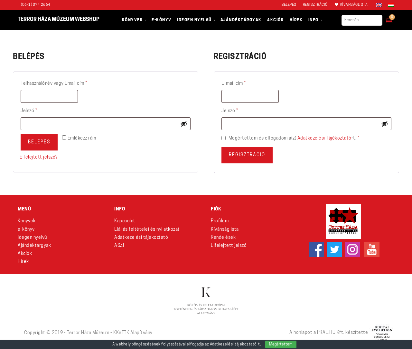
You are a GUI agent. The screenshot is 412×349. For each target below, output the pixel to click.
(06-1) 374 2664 (36, 5)
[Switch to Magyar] (389, 5)
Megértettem (281, 344)
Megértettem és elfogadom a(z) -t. (293, 138)
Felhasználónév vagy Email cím (63, 83)
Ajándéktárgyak (34, 245)
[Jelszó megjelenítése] (183, 123)
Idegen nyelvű (32, 237)
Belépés (39, 142)
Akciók (25, 253)
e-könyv (26, 229)
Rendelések (223, 237)
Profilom (220, 221)
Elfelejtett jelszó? (39, 157)
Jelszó (38, 110)
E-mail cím (242, 83)
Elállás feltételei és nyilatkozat (147, 229)
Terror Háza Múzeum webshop (58, 19)
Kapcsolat (125, 221)
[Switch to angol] (379, 5)
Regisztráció (247, 155)
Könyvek (27, 221)
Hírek (23, 261)
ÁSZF (119, 245)
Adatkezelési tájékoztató (324, 138)
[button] (393, 18)
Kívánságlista (225, 229)
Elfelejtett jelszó (229, 245)
